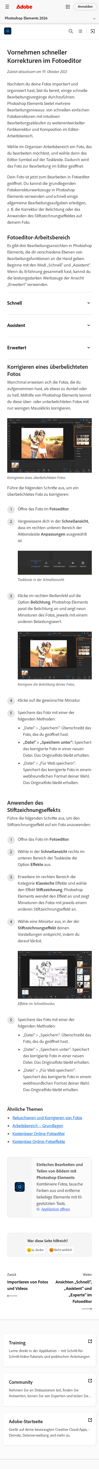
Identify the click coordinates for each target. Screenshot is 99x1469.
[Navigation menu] (7, 6)
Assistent (16, 325)
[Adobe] (24, 6)
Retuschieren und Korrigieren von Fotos (47, 1117)
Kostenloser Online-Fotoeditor (38, 1133)
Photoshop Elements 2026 (26, 18)
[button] (68, 7)
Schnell (14, 303)
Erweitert (16, 348)
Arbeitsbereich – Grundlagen (37, 1125)
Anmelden (85, 7)
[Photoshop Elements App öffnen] (92, 31)
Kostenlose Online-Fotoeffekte (38, 1141)
